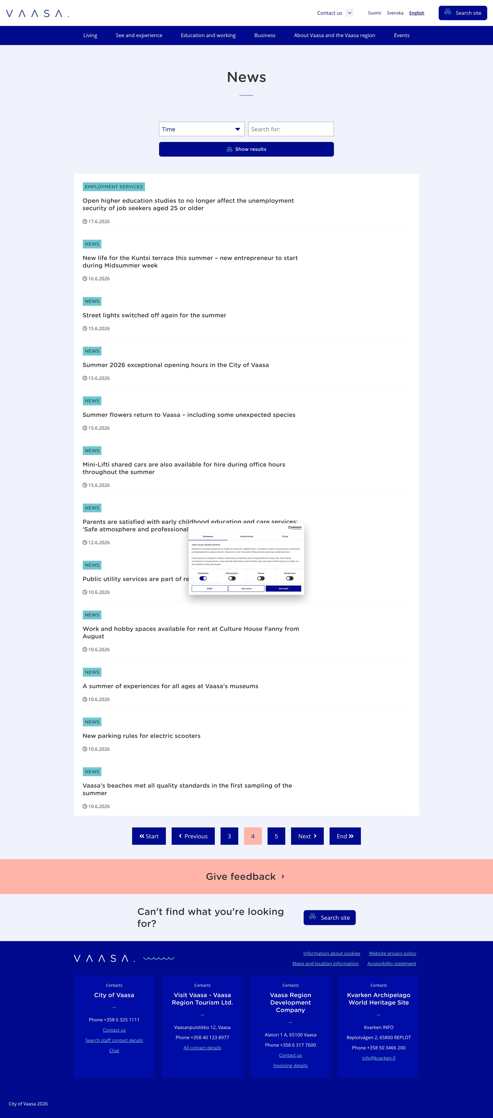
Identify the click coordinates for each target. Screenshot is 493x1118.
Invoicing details (290, 1065)
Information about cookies (331, 953)
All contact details (202, 1048)
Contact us (329, 12)
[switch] (232, 578)
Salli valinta (246, 588)
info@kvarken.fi (379, 1058)
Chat (114, 1050)
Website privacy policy (392, 953)
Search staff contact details (114, 1040)
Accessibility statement (391, 963)
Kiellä (209, 588)
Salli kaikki (283, 588)
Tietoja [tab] (285, 536)
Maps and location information (325, 963)
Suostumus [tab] (208, 536)
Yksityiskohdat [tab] (246, 536)
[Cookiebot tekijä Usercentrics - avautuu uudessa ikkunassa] (290, 528)
